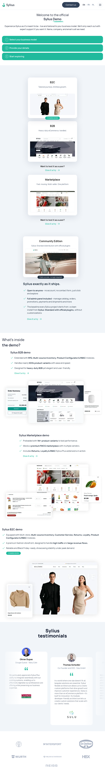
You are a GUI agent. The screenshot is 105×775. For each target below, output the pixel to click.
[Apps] (100, 5)
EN (84, 5)
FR (89, 5)
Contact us (71, 4)
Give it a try (32, 319)
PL (93, 5)
